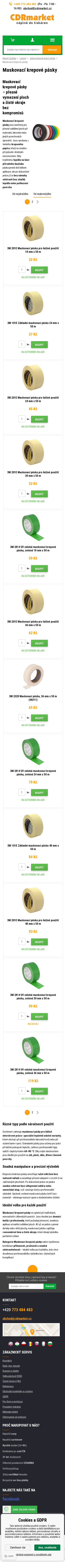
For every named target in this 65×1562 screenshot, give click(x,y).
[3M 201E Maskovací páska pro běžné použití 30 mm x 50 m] (33, 452)
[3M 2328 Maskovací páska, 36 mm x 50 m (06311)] (33, 676)
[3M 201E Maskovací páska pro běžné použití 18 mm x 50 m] (33, 228)
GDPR (5, 1396)
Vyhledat (52, 49)
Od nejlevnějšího (42, 194)
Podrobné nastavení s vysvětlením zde (32, 1554)
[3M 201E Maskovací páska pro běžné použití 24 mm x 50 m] (33, 377)
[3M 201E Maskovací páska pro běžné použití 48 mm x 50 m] (33, 900)
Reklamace (8, 1386)
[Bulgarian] (50, 1343)
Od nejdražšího (20, 194)
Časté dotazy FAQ (12, 1381)
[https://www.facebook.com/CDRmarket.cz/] (11, 1499)
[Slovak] (36, 1343)
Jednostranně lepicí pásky (42, 58)
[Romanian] (30, 1343)
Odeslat (50, 1286)
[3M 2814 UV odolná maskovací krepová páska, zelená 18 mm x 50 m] (33, 527)
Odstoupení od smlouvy (14, 1417)
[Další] (37, 202)
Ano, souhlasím (47, 1547)
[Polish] (23, 1343)
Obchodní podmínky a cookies (18, 1391)
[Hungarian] (17, 1343)
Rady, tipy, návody (11, 1365)
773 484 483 (18, 1309)
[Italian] (43, 1343)
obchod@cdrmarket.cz (37, 8)
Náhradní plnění (10, 1411)
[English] (10, 1343)
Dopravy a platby (11, 1370)
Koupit (39, 270)
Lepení (23, 58)
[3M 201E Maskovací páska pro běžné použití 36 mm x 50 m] (33, 601)
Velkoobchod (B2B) (12, 1376)
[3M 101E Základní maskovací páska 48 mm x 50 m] (33, 825)
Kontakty (7, 1360)
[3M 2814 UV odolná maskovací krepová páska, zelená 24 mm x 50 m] (33, 751)
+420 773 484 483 (25, 4)
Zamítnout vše (17, 1547)
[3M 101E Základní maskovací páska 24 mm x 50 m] (33, 303)
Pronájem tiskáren (12, 1406)
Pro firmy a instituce (13, 1401)
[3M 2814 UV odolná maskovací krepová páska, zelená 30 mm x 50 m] (33, 975)
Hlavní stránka (9, 58)
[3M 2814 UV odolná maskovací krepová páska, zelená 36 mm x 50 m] (33, 1049)
